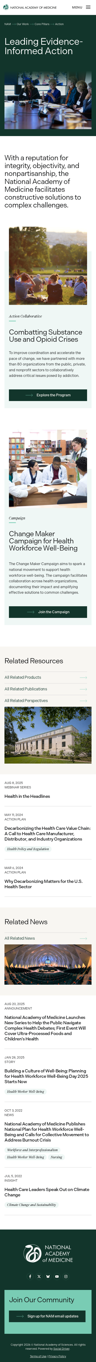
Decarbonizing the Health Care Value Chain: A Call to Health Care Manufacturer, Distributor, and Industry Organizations (48, 832)
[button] (88, 7)
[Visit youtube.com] (57, 1276)
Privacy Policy (57, 1356)
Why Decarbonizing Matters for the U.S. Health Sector (48, 878)
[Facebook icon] (30, 1276)
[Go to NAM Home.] (36, 7)
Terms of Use (38, 1356)
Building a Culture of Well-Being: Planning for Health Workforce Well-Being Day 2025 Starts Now (48, 1075)
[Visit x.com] (39, 1276)
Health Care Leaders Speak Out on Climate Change (48, 1191)
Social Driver (61, 1348)
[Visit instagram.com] (65, 1276)
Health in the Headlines (48, 790)
